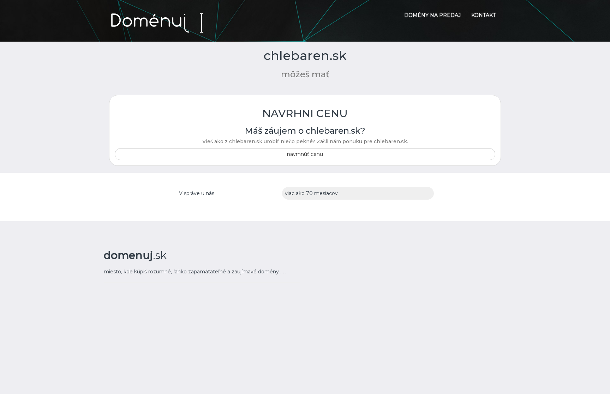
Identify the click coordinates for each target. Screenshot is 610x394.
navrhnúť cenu (305, 154)
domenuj (135, 255)
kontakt (483, 15)
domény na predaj (432, 15)
